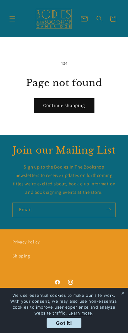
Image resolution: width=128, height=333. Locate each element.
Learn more (80, 313)
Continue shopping (64, 105)
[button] (12, 19)
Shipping (21, 256)
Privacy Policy (25, 242)
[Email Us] (84, 19)
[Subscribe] (108, 210)
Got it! (64, 323)
